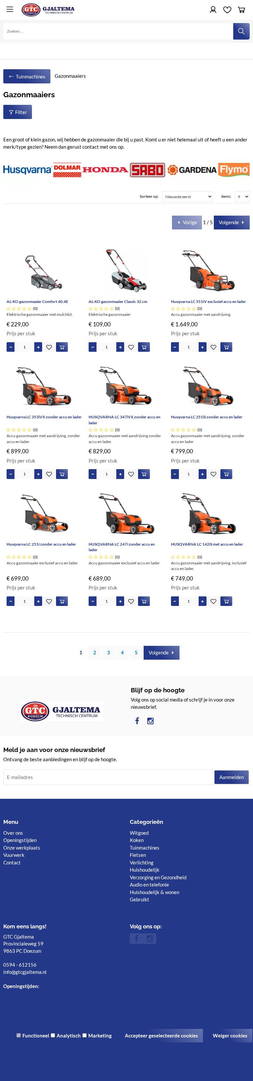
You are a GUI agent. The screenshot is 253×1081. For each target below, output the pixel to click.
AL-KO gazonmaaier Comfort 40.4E (37, 301)
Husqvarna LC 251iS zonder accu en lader (206, 416)
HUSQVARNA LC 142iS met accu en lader (207, 544)
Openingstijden (20, 840)
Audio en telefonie (149, 884)
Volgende (229, 222)
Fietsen (138, 855)
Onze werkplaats (21, 848)
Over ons (13, 833)
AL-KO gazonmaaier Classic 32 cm (118, 301)
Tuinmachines (144, 848)
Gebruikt (139, 899)
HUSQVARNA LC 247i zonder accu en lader (122, 547)
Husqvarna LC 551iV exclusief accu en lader (208, 301)
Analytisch (69, 1035)
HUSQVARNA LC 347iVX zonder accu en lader (124, 419)
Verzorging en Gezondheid (158, 877)
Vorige (190, 222)
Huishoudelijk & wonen (154, 892)
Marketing (100, 1035)
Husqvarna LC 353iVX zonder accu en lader (44, 416)
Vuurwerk (13, 855)
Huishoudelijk (144, 870)
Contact (12, 862)
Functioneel (35, 1035)
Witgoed (139, 833)
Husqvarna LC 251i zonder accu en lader (41, 544)
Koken (137, 840)
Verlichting (142, 862)
